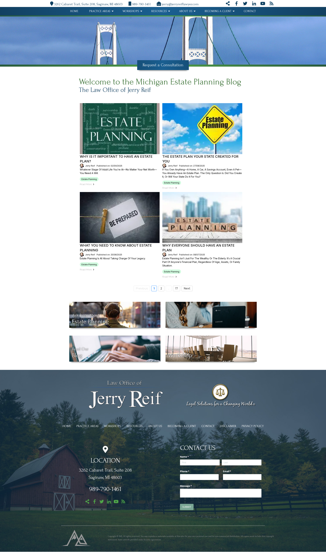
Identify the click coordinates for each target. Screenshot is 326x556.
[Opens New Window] (76, 537)
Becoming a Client (218, 11)
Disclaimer (228, 426)
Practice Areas (99, 11)
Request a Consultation (163, 65)
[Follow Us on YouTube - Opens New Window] (262, 4)
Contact (250, 11)
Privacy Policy (253, 426)
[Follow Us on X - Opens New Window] (245, 4)
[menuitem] (74, 11)
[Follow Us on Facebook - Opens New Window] (236, 4)
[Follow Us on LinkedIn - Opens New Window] (254, 4)
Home (74, 11)
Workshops (131, 11)
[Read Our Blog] (271, 4)
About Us (185, 11)
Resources (159, 11)
